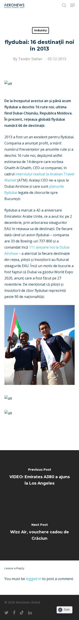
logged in (33, 578)
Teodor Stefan (30, 58)
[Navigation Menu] (72, 5)
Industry (40, 30)
